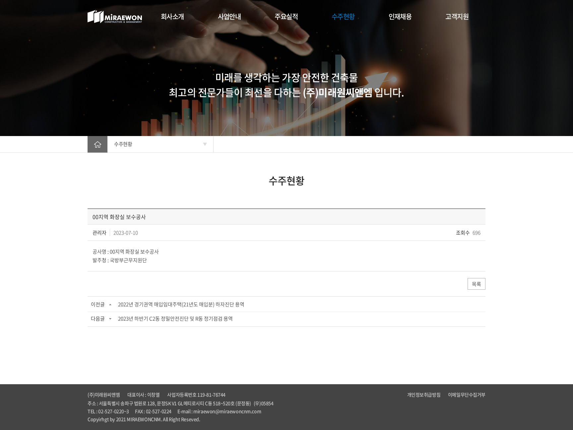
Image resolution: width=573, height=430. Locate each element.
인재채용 (400, 16)
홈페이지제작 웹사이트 (222, 419)
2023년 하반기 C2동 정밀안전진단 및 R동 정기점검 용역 (175, 318)
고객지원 (457, 16)
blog (248, 419)
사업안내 (229, 16)
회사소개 (172, 16)
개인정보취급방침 (424, 394)
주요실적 (286, 16)
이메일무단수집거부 (466, 394)
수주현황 (343, 16)
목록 (476, 284)
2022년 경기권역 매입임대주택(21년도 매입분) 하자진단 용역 (181, 304)
